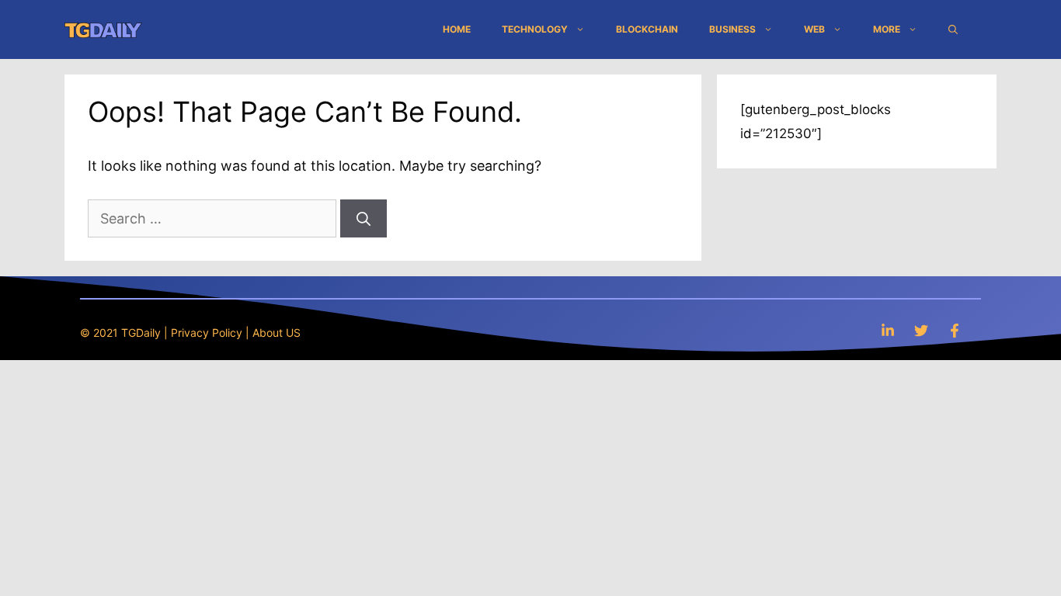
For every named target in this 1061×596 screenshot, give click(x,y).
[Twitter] (921, 330)
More (886, 29)
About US (276, 332)
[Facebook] (955, 330)
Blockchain (647, 29)
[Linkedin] (888, 330)
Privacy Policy (206, 332)
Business (732, 29)
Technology (535, 29)
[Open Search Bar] (953, 29)
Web (814, 29)
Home (457, 29)
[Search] (363, 218)
